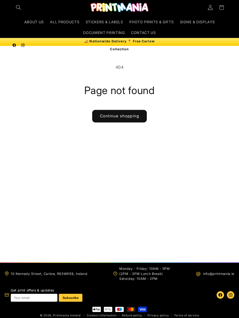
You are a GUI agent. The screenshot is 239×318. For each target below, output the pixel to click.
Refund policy (132, 315)
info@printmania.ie (218, 274)
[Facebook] (220, 295)
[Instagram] (230, 295)
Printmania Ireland (67, 315)
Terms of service (186, 315)
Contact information (102, 315)
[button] (18, 7)
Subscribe (71, 298)
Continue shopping (119, 116)
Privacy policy (158, 315)
